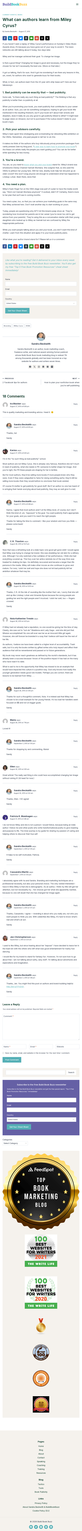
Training (41, 1469)
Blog (41, 1450)
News (20, 15)
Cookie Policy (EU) (41, 1511)
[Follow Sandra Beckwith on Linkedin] (43, 367)
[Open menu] (77, 4)
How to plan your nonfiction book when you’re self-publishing (61, 382)
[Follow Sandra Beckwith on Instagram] (39, 367)
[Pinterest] (46, 1527)
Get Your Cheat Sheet (17, 310)
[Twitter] (36, 1527)
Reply (75, 404)
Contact (41, 1458)
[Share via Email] (31, 38)
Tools (41, 1488)
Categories (7, 1140)
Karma (13, 450)
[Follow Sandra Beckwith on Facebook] (30, 367)
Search (71, 1072)
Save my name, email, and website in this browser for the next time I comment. (37, 1053)
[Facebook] (31, 1527)
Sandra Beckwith (11, 31)
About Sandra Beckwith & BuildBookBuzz (41, 1507)
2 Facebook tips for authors (15, 381)
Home (41, 1446)
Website (60, 1047)
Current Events (9, 15)
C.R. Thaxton (17, 541)
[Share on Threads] (42, 38)
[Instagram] (41, 1527)
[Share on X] (47, 38)
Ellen (12, 766)
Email (33, 1047)
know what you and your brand (38, 165)
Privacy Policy (41, 1503)
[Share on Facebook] (5, 38)
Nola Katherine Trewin (22, 618)
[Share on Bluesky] (21, 38)
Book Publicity (41, 1492)
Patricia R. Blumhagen (21, 816)
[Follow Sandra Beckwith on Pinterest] (48, 367)
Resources (41, 1473)
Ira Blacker (15, 403)
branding (7, 326)
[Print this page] (37, 38)
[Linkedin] (51, 1527)
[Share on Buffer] (26, 38)
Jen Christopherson (20, 937)
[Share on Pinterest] (15, 38)
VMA (28, 326)
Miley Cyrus (18, 326)
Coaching (41, 1465)
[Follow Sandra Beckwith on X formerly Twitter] (34, 367)
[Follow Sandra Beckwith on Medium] (52, 367)
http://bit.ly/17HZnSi (15, 987)
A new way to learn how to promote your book (54, 146)
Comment (9, 1016)
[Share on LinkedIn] (10, 38)
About (41, 1454)
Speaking (41, 1461)
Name (7, 1047)
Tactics (41, 1484)
